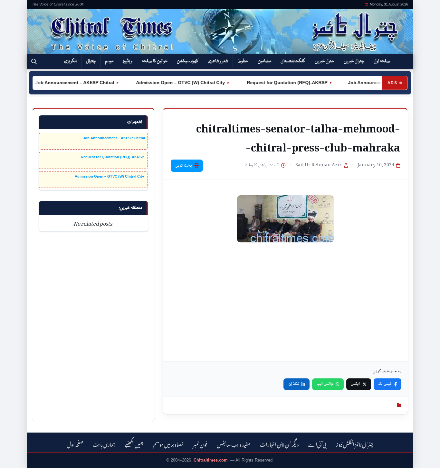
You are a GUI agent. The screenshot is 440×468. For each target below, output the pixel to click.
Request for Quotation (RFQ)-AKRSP (281, 82)
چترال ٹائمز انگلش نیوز (354, 444)
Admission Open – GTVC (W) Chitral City (175, 82)
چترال (91, 61)
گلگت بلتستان (293, 61)
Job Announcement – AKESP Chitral (70, 82)
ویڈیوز (127, 61)
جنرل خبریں (324, 61)
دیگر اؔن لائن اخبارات (279, 444)
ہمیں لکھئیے (134, 444)
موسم (109, 61)
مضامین (264, 61)
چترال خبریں (354, 61)
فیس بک (385, 383)
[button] (34, 61)
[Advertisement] (285, 310)
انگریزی (70, 61)
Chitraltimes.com (211, 460)
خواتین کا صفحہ (154, 61)
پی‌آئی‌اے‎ (317, 444)
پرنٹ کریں (183, 165)
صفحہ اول (382, 61)
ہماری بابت (104, 444)
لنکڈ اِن (293, 383)
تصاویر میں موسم (168, 444)
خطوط (242, 61)
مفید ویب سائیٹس (233, 444)
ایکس (355, 383)
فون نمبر (200, 444)
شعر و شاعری (218, 61)
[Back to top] (14, 458)
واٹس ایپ (325, 383)
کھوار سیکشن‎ (187, 61)
